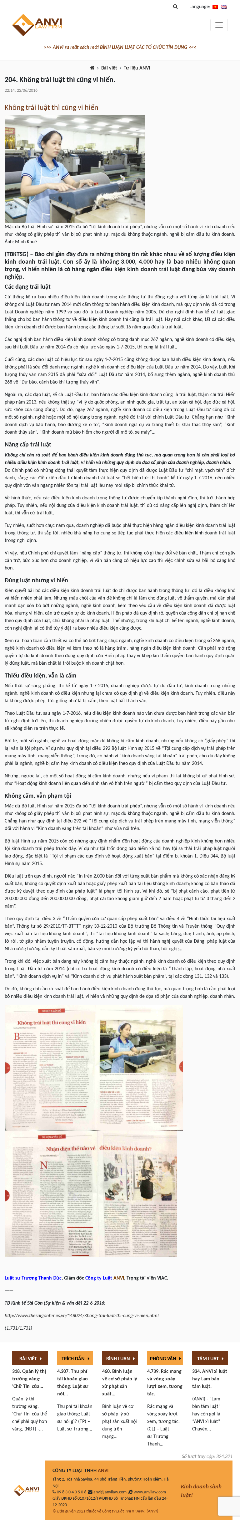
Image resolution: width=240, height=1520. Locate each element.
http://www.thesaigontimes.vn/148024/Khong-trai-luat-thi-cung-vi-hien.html (82, 1315)
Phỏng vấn (164, 1359)
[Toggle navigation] (219, 25)
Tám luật (208, 1359)
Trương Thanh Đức (42, 1278)
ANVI (118, 1278)
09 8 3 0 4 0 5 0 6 (71, 1492)
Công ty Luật (98, 1278)
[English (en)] (224, 6)
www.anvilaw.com (150, 1492)
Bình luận (118, 1359)
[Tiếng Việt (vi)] (215, 6)
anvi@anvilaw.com (110, 1492)
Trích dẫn (74, 1359)
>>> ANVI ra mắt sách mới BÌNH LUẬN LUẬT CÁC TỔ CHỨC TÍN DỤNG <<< (120, 47)
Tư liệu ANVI (137, 68)
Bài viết (109, 68)
